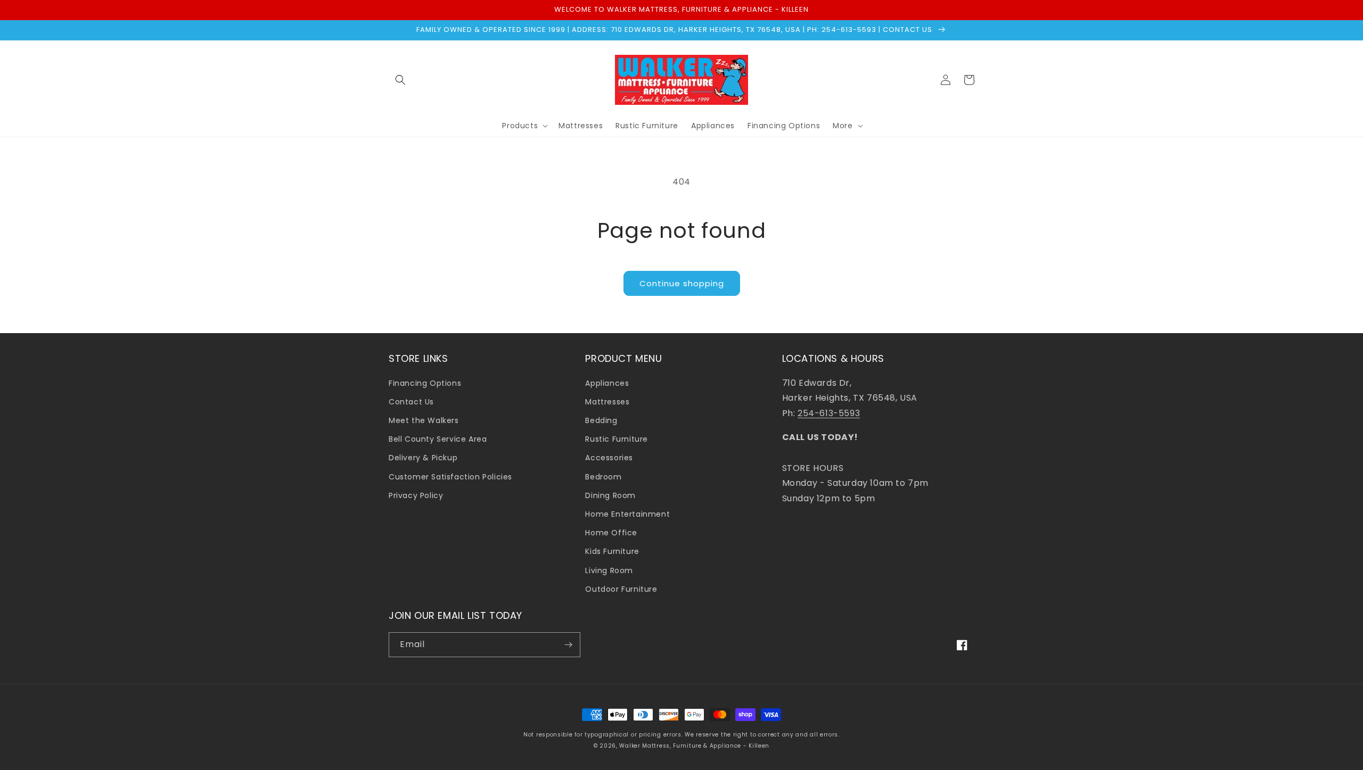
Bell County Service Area (438, 439)
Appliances (607, 383)
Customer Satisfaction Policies (450, 476)
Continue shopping (681, 283)
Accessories (609, 457)
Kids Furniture (612, 551)
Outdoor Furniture (621, 589)
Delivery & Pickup (423, 457)
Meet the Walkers (424, 420)
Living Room (609, 570)
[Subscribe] (568, 644)
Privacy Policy (416, 495)
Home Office (611, 532)
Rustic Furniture (616, 439)
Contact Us (411, 401)
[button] (400, 80)
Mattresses (607, 401)
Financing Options (425, 383)
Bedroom (603, 476)
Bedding (601, 420)
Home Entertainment (627, 514)
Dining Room (610, 495)
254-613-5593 (829, 413)
